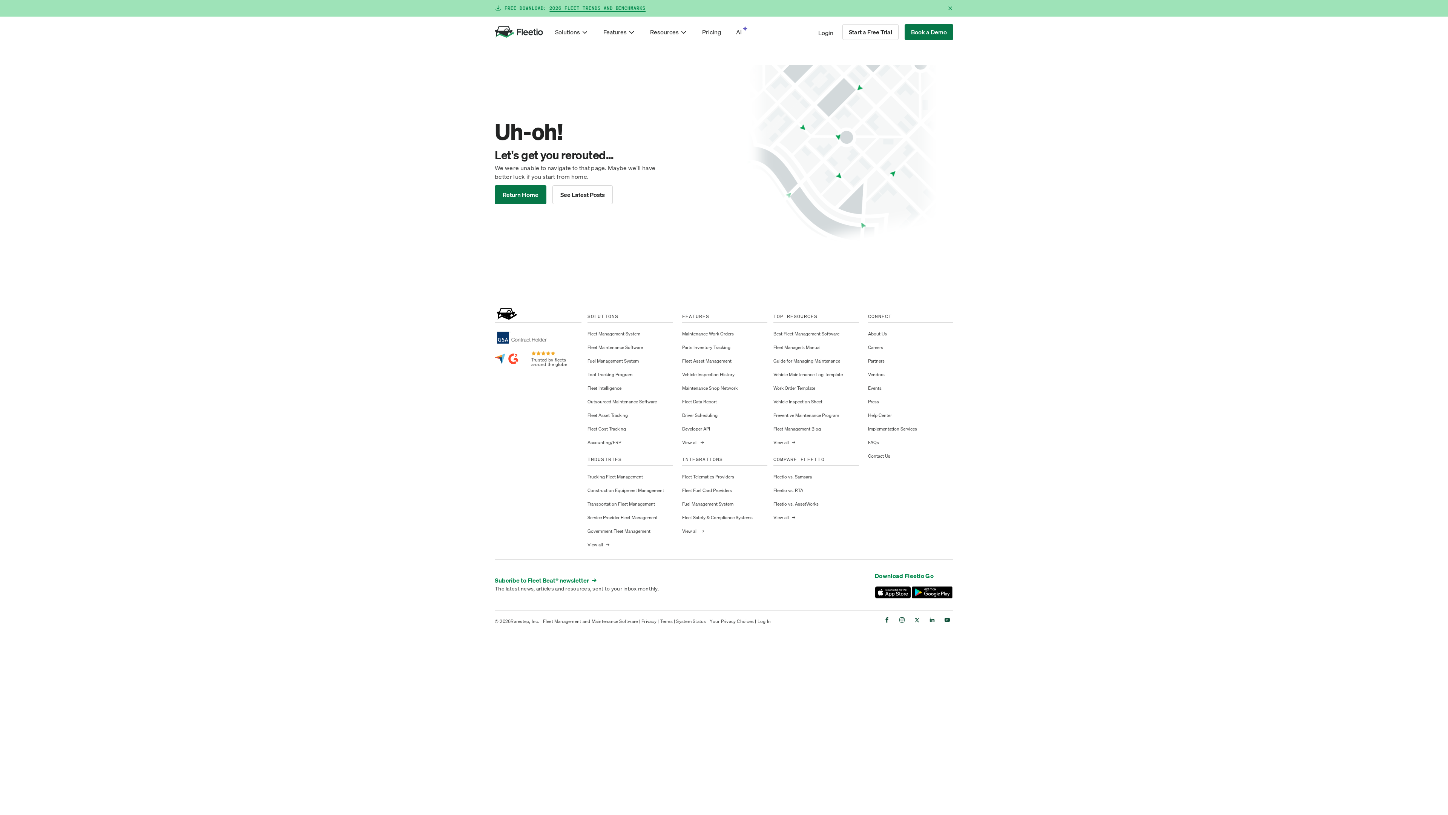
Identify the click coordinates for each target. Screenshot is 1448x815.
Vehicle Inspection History (708, 374)
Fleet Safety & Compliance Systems (717, 517)
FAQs (873, 442)
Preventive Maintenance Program (806, 415)
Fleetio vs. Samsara (792, 477)
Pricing (711, 32)
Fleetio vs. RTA (788, 490)
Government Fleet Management (618, 531)
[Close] (950, 8)
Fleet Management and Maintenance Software (590, 621)
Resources (664, 32)
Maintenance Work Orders (708, 334)
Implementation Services (892, 429)
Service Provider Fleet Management (622, 517)
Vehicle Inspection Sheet (797, 401)
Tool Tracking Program (609, 374)
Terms (666, 621)
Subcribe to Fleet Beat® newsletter (546, 580)
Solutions (567, 32)
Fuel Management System (613, 361)
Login (825, 33)
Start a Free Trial (870, 32)
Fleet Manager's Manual (797, 347)
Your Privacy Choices (732, 621)
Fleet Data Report (699, 401)
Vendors (876, 374)
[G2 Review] (513, 359)
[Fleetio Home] (519, 32)
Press (873, 401)
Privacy (649, 621)
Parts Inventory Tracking (706, 347)
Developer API (696, 429)
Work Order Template (794, 388)
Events (875, 388)
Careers (875, 347)
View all (598, 544)
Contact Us (879, 456)
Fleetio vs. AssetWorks (796, 504)
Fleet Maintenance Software (615, 347)
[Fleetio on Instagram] (902, 620)
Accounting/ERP (604, 442)
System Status (691, 621)
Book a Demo (929, 32)
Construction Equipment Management (625, 490)
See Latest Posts (582, 195)
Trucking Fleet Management (615, 477)
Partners (876, 361)
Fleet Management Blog (797, 429)
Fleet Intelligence (604, 388)
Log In (764, 621)
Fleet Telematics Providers (708, 477)
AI (739, 32)
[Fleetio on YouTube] (947, 620)
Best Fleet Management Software (806, 334)
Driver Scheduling (700, 415)
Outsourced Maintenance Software (622, 401)
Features (615, 32)
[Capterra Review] (500, 359)
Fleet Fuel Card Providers (707, 490)
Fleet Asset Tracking (607, 415)
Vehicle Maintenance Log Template (808, 374)
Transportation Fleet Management (621, 504)
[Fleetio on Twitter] (917, 620)
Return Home (520, 195)
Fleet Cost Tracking (606, 429)
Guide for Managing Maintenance (806, 361)
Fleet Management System (613, 334)
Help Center (880, 415)
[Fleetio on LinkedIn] (932, 620)
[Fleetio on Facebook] (887, 620)
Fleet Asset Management (707, 361)
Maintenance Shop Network (710, 388)
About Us (877, 334)
